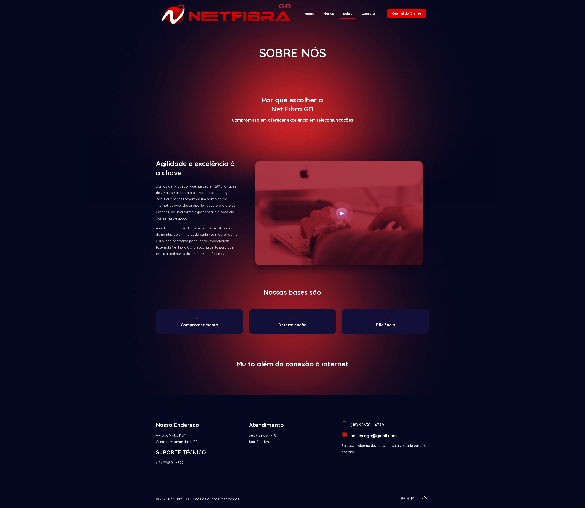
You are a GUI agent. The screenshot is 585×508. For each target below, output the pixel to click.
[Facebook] (408, 499)
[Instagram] (413, 499)
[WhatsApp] (403, 499)
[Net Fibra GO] (225, 13)
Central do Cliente (406, 13)
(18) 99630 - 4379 (169, 462)
